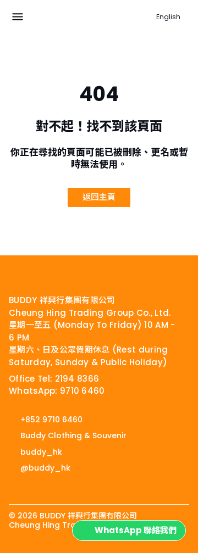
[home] (42, 275)
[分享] (21, 552)
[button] (17, 17)
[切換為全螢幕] (12, 552)
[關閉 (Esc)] (29, 552)
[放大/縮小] (3, 552)
